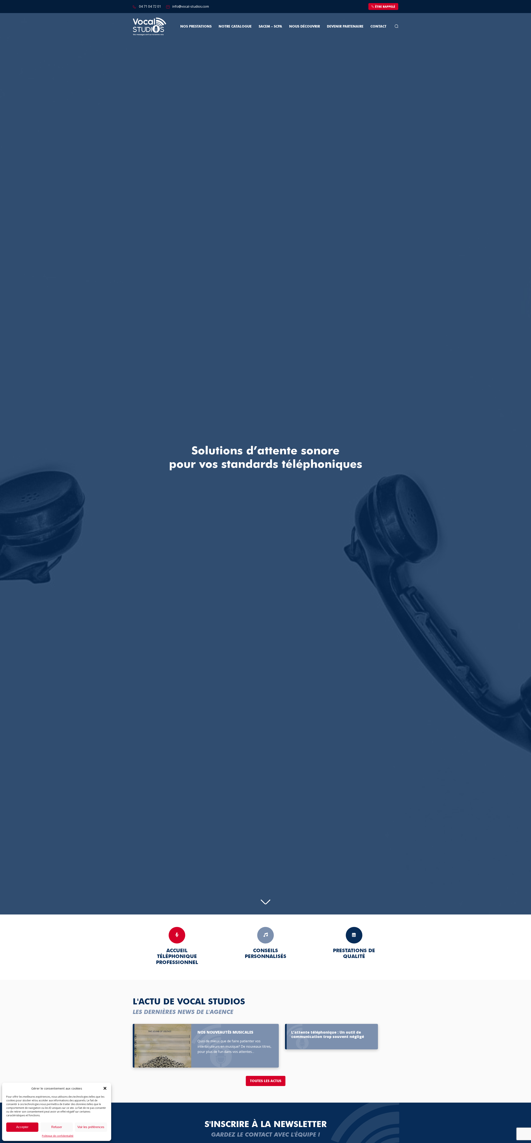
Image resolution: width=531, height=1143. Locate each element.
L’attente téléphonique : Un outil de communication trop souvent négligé (327, 1034)
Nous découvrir (304, 26)
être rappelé (385, 6)
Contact (378, 26)
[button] (105, 1088)
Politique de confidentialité (57, 1136)
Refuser (56, 1127)
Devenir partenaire (345, 26)
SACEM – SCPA (270, 26)
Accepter (22, 1127)
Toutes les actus (265, 1081)
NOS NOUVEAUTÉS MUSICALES (225, 1032)
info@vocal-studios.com (190, 6)
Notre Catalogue (235, 26)
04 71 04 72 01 (150, 6)
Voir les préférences (90, 1127)
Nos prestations (196, 26)
